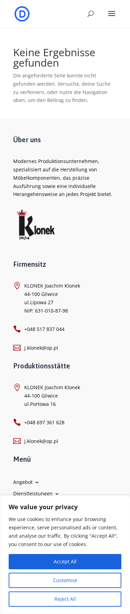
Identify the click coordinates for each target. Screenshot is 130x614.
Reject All (65, 599)
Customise (65, 580)
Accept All (65, 561)
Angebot (23, 482)
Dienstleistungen (33, 493)
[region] (65, 554)
